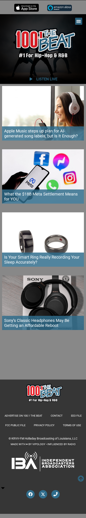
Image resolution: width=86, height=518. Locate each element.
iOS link (26, 8)
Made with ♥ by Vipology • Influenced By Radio (43, 444)
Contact (57, 415)
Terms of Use (72, 425)
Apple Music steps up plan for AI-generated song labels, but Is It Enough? (41, 133)
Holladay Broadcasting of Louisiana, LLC (51, 438)
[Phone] (55, 494)
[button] (78, 21)
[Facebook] (30, 494)
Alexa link (59, 8)
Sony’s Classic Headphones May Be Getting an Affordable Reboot (36, 323)
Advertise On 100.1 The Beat (23, 415)
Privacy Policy (44, 425)
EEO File (76, 415)
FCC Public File (15, 425)
